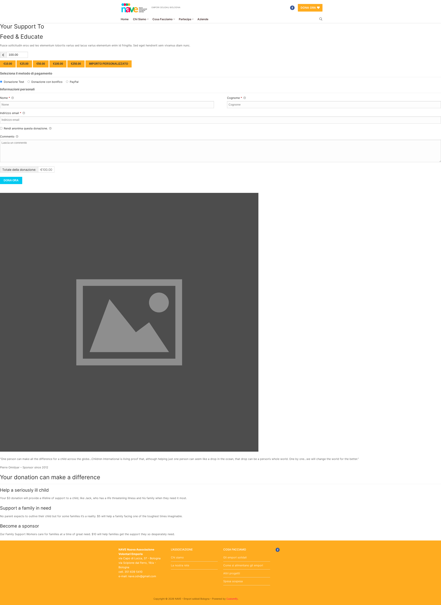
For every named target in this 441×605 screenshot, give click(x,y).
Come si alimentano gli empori (243, 565)
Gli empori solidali (235, 557)
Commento (7, 136)
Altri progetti (231, 573)
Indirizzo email (10, 113)
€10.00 (8, 63)
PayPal (74, 81)
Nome (5, 98)
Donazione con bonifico (47, 81)
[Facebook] (292, 8)
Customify (232, 598)
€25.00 (24, 63)
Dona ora (308, 7)
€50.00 (41, 63)
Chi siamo (177, 557)
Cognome (234, 98)
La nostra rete (180, 565)
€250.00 (76, 63)
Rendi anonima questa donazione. (26, 128)
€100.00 (58, 63)
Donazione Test (14, 81)
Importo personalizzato (108, 63)
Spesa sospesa (233, 581)
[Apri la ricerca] (320, 19)
